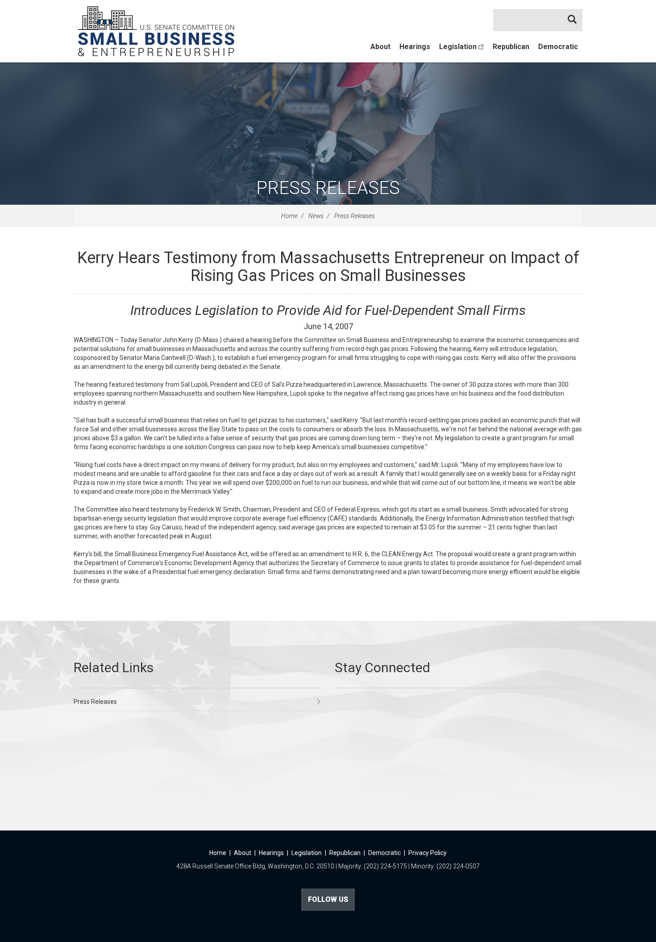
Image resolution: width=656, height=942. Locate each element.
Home (289, 215)
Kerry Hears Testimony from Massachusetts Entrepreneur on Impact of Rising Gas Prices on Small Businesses (328, 266)
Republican (511, 46)
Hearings (414, 46)
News (316, 215)
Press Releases (328, 188)
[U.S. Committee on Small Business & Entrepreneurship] (156, 31)
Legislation (458, 46)
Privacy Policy (427, 852)
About (380, 46)
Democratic (558, 46)
